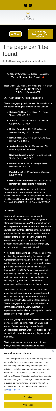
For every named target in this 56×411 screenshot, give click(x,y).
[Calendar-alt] (30, 5)
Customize (28, 405)
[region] (28, 380)
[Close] (53, 351)
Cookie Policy (13, 390)
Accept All (28, 397)
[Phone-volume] (25, 5)
